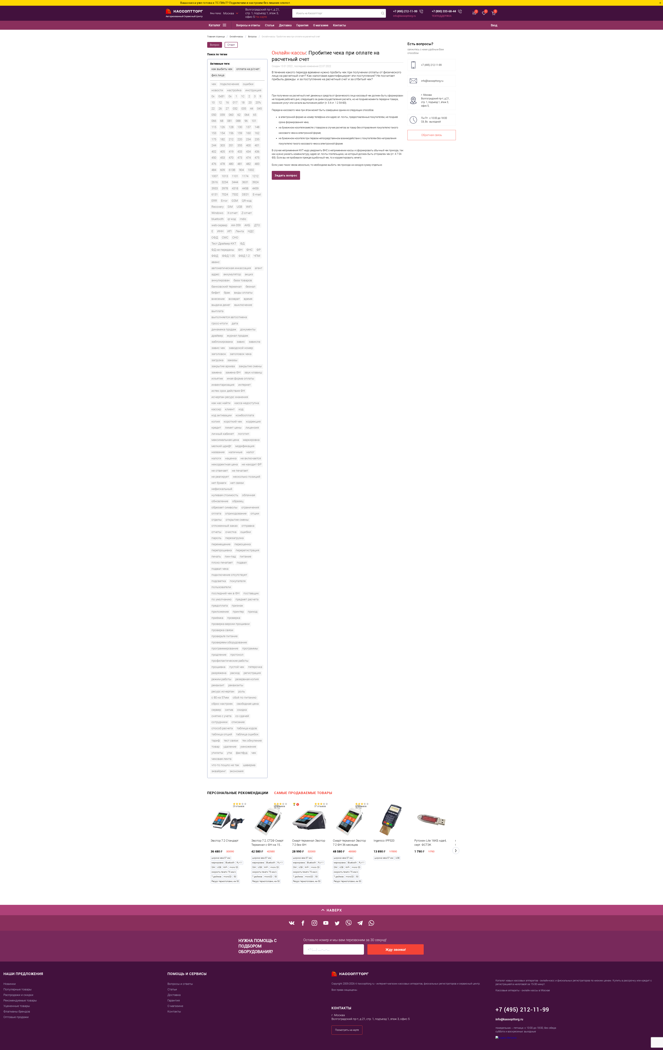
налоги (216, 458)
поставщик (251, 593)
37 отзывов (279, 806)
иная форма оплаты (240, 378)
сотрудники (220, 722)
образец (237, 501)
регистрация (252, 673)
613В (232, 170)
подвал (242, 562)
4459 (255, 188)
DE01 (245, 194)
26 (220, 108)
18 (242, 102)
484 (214, 170)
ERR (214, 200)
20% (258, 102)
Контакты (339, 25)
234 (248, 139)
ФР (259, 249)
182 (222, 139)
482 (248, 164)
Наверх (334, 910)
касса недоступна (246, 403)
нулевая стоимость (225, 495)
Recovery (218, 206)
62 (239, 114)
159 (239, 133)
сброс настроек (222, 703)
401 (257, 145)
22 (213, 108)
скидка (242, 709)
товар (215, 746)
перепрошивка (222, 550)
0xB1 (221, 96)
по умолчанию (222, 599)
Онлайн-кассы (289, 53)
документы (248, 329)
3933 (215, 188)
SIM (230, 206)
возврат (234, 299)
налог (250, 452)
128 (231, 127)
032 (235, 108)
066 (214, 121)
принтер (238, 611)
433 (239, 151)
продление (219, 654)
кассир (216, 409)
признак (237, 605)
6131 (215, 194)
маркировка (251, 440)
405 (222, 151)
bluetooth (218, 219)
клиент (230, 409)
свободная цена (248, 703)
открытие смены (237, 519)
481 (239, 164)
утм (229, 752)
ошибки (248, 84)
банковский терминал (227, 286)
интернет (244, 384)
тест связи (231, 740)
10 (213, 102)
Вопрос (214, 44)
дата (235, 323)
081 (229, 121)
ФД (242, 243)
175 (214, 139)
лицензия (252, 427)
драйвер (217, 335)
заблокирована (222, 341)
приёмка (217, 618)
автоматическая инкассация (231, 268)
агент (258, 268)
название (218, 452)
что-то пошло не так (225, 765)
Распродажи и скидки (18, 995)
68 (221, 121)
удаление (229, 746)
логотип (243, 433)
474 (248, 157)
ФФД (215, 255)
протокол (236, 654)
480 (231, 164)
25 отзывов (238, 806)
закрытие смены (250, 366)
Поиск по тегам (217, 54)
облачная (248, 495)
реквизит (218, 685)
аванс (216, 262)
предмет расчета (247, 599)
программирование (225, 648)
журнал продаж (237, 335)
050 (214, 114)
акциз (249, 274)
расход (235, 673)
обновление (220, 501)
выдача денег (221, 305)
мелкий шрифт (221, 446)
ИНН (220, 231)
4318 (235, 188)
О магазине (320, 25)
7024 (225, 194)
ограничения (250, 507)
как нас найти (221, 403)
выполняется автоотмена (229, 317)
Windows (217, 213)
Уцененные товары (16, 1006)
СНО (235, 237)
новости (217, 90)
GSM (235, 200)
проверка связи (222, 630)
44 (251, 108)
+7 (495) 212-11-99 (405, 11)
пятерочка (255, 667)
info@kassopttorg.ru (404, 15)
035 (243, 108)
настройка (234, 90)
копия (216, 421)
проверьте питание (225, 636)
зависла (254, 341)
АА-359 (236, 225)
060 (231, 114)
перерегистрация (247, 550)
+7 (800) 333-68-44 (444, 11)
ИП (229, 231)
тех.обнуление (252, 740)
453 (222, 157)
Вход (494, 25)
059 (222, 114)
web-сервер (219, 225)
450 (214, 157)
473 (239, 157)
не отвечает (220, 470)
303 (222, 145)
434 (248, 151)
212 (231, 139)
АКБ (247, 225)
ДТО (257, 225)
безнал (250, 286)
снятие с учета (221, 716)
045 (259, 108)
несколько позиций (246, 476)
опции (255, 513)
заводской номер (241, 348)
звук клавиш (253, 372)
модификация (244, 446)
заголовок (219, 354)
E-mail (257, 194)
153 (214, 133)
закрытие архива (223, 366)
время (248, 299)
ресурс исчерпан (223, 691)
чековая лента (221, 759)
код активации (222, 415)
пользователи (221, 587)
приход (252, 611)
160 (248, 133)
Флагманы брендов (16, 1011)
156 (231, 133)
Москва (228, 13)
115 (214, 127)
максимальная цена (225, 440)
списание (238, 722)
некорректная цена (225, 464)
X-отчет (232, 213)
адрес (215, 274)
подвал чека (220, 568)
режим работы (221, 679)
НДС (251, 231)
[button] (455, 850)
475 (257, 157)
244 (214, 145)
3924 (255, 182)
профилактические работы (230, 660)
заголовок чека (240, 354)
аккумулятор (232, 274)
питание (245, 556)
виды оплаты (243, 292)
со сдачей (242, 716)
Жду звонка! (396, 949)
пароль (216, 538)
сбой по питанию (244, 697)
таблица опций (222, 734)
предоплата (220, 605)
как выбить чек (222, 69)
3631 (245, 182)
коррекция (253, 421)
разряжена (219, 673)
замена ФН (233, 372)
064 (246, 114)
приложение (220, 611)
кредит (216, 427)
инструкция (253, 90)
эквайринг (219, 771)
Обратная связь (431, 135)
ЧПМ (257, 255)
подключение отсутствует (229, 574)
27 (227, 108)
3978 (225, 188)
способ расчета (222, 728)
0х (230, 96)
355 (239, 145)
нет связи (237, 483)
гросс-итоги (220, 323)
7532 (235, 194)
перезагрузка (234, 538)
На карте (261, 16)
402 (214, 151)
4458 (245, 188)
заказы (232, 360)
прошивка (218, 667)
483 (257, 164)
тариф (216, 740)
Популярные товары (17, 989)
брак (227, 292)
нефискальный (222, 489)
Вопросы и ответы (248, 25)
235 (257, 139)
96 (246, 121)
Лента (240, 231)
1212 (255, 176)
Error (224, 200)
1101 (235, 176)
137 (248, 127)
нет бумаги (219, 483)
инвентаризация (223, 384)
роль (241, 691)
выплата (217, 311)
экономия (236, 771)
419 (231, 151)
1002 (251, 170)
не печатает (240, 470)
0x (213, 96)
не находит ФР (251, 464)
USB (239, 206)
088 (238, 121)
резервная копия (247, 679)
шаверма (249, 765)
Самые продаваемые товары (303, 792)
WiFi (249, 206)
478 (222, 164)
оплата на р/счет (248, 69)
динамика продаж (224, 329)
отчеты (216, 532)
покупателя (238, 581)
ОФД (215, 237)
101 (254, 121)
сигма (229, 709)
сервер (216, 709)
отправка (248, 525)
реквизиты (235, 685)
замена (217, 372)
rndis (243, 219)
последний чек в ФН (225, 593)
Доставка (285, 25)
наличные (235, 452)
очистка (230, 532)
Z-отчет (247, 213)
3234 (225, 182)
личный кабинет (223, 433)
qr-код (232, 219)
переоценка (242, 544)
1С (242, 96)
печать (216, 556)
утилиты (217, 752)
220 (239, 139)
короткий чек (233, 421)
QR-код (247, 200)
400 (248, 145)
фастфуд (241, 752)
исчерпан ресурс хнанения (230, 397)
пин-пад (230, 556)
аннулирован (221, 280)
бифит (216, 292)
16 (227, 102)
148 (257, 127)
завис (241, 341)
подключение (229, 84)
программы (250, 648)
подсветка (219, 581)
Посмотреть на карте (347, 1030)
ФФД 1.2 (244, 255)
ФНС (249, 249)
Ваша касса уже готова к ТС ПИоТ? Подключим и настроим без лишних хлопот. (56, 3)
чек (214, 84)
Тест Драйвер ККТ (224, 243)
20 (250, 102)
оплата (216, 513)
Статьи (269, 25)
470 (231, 157)
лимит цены (233, 427)
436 (257, 151)
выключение (243, 305)
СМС (225, 237)
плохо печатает (222, 562)
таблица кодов (247, 728)
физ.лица (218, 75)
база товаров (243, 280)
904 (241, 170)
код (241, 409)
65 (254, 114)
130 (239, 127)
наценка (231, 458)
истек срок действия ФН (228, 390)
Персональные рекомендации (237, 792)
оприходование (236, 513)
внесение (218, 299)
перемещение (221, 544)
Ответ (231, 44)
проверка (233, 618)
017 (235, 102)
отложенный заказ (225, 525)
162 (257, 133)
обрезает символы (224, 507)
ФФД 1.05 (228, 255)
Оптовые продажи (16, 1017)
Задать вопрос (286, 175)
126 (222, 127)
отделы (217, 519)
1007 (215, 176)
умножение (248, 746)
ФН (240, 249)
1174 (245, 176)
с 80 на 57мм (220, 697)
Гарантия (302, 25)
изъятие (217, 378)
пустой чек (236, 667)
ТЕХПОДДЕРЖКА (441, 15)
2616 (215, 182)
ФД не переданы (223, 249)
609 (222, 170)
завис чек (218, 348)
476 (214, 164)
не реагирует (220, 476)
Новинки (9, 984)
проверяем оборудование (229, 642)
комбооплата (245, 415)
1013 (225, 176)
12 (220, 102)
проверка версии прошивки (231, 624)
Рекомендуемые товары (20, 1000)
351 (231, 145)
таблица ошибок (247, 734)
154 (222, 133)
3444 (235, 182)
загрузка (217, 360)
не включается (251, 458)
